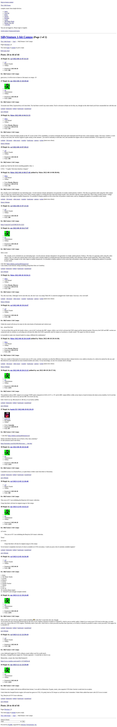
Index (6, 11)
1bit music (9, 140)
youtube (23, 140)
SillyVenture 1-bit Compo (17, 37)
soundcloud (27, 108)
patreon (36, 140)
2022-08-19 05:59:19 (25, 409)
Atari (14, 41)
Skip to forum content (7, 2)
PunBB (10, 724)
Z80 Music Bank (9, 21)
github (15, 108)
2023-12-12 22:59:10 (20, 635)
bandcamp (20, 108)
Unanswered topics (14, 31)
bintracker (9, 108)
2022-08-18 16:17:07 (20, 228)
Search (6, 16)
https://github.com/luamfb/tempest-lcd (17, 264)
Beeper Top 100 (9, 23)
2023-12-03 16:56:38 (20, 556)
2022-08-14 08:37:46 (22, 172)
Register (6, 18)
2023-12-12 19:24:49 (20, 595)
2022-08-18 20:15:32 (20, 370)
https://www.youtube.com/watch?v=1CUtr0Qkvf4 (15, 661)
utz (11, 81)
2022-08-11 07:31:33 (20, 59)
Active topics (4, 31)
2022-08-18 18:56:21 (22, 275)
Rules (6, 15)
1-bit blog (7, 24)
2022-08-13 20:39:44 (20, 81)
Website (4, 112)
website (3, 108)
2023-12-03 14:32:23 (20, 507)
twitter (41, 140)
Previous (7, 44)
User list (6, 13)
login (8, 47)
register (13, 47)
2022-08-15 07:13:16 (20, 206)
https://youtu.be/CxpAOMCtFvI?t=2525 (12, 224)
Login (6, 20)
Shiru (12, 115)
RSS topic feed (5, 51)
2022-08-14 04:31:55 (22, 115)
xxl (11, 59)
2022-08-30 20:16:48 (20, 447)
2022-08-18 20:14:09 (22, 338)
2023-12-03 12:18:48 (20, 481)
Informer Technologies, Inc (29, 724)
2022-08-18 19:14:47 (20, 305)
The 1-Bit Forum (6, 5)
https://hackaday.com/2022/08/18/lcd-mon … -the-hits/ (16, 443)
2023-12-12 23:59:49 (20, 665)
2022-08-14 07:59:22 (20, 147)
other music (16, 140)
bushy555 (14, 409)
